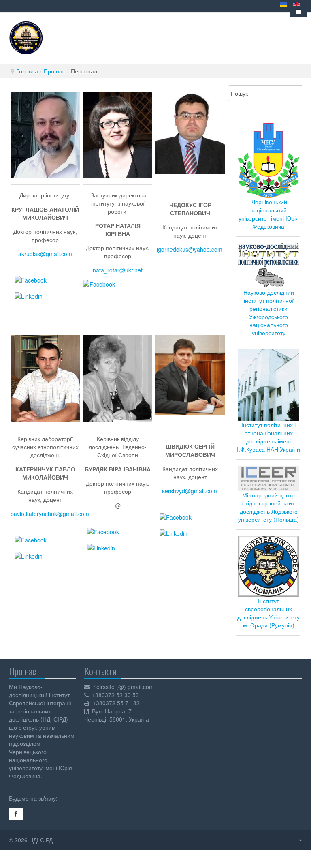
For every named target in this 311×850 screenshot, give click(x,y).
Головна (27, 71)
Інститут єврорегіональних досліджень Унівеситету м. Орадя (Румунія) (268, 613)
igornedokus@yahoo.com (189, 249)
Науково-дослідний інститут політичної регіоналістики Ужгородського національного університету (268, 312)
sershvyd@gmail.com (189, 491)
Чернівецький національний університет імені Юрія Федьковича (269, 214)
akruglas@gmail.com (45, 254)
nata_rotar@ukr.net (118, 270)
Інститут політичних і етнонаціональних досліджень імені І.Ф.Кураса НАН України (268, 437)
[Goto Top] (300, 840)
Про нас (54, 71)
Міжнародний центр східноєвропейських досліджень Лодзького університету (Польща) (268, 507)
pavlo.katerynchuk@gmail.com (50, 514)
